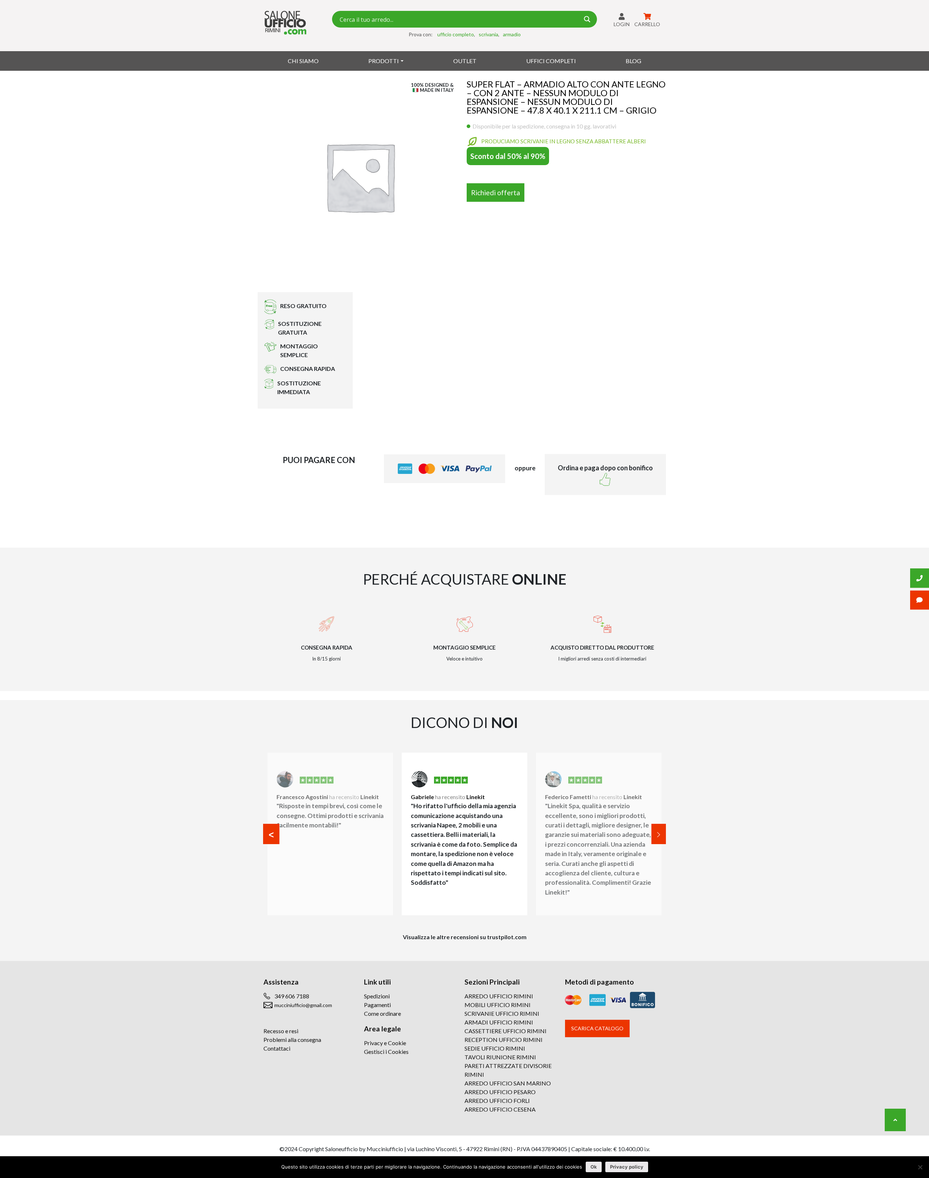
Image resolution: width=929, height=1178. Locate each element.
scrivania (488, 34)
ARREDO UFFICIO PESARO (500, 1091)
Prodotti (383, 60)
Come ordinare (382, 1013)
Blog (633, 60)
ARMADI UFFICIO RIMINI (498, 1022)
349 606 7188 (291, 996)
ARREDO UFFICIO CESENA (500, 1109)
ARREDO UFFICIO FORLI (497, 1100)
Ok (593, 1167)
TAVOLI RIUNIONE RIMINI (500, 1057)
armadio (512, 34)
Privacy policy (626, 1167)
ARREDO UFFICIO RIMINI (498, 996)
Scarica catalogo (597, 1028)
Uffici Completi (551, 60)
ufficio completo (455, 34)
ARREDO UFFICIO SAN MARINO (507, 1083)
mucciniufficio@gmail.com (303, 1005)
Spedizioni (377, 996)
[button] (271, 834)
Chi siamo (303, 60)
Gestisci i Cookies (386, 1051)
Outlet (464, 60)
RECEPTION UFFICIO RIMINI (503, 1039)
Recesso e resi (280, 1030)
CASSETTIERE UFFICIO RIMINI (505, 1030)
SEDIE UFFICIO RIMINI (494, 1048)
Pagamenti (377, 1004)
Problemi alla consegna (292, 1039)
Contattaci (276, 1048)
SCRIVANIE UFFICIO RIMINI (501, 1013)
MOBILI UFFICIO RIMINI (497, 1004)
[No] (920, 1167)
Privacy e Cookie (385, 1042)
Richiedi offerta (495, 192)
